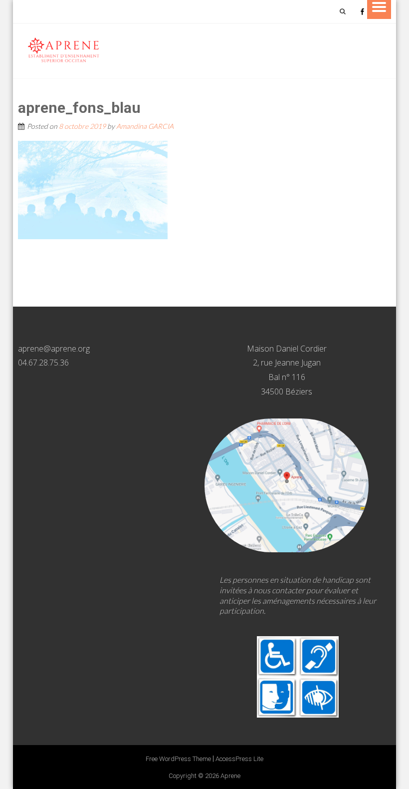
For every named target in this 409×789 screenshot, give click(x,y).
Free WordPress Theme (178, 759)
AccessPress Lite (239, 759)
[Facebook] (362, 11)
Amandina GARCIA (145, 126)
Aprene (230, 776)
